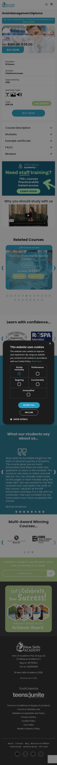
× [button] (50, 344)
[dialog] (28, 382)
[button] (19, 419)
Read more (37, 361)
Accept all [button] (29, 405)
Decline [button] (29, 412)
